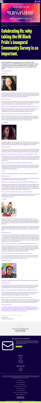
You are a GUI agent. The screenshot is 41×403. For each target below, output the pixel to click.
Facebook (21, 370)
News (21, 358)
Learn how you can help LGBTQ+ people (20, 328)
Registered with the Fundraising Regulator (21, 392)
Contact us (21, 357)
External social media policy (20, 382)
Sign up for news (20, 330)
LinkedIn (20, 368)
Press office (20, 361)
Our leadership (20, 362)
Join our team (20, 360)
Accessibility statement (21, 384)
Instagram (21, 369)
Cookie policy (20, 380)
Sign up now (19, 346)
